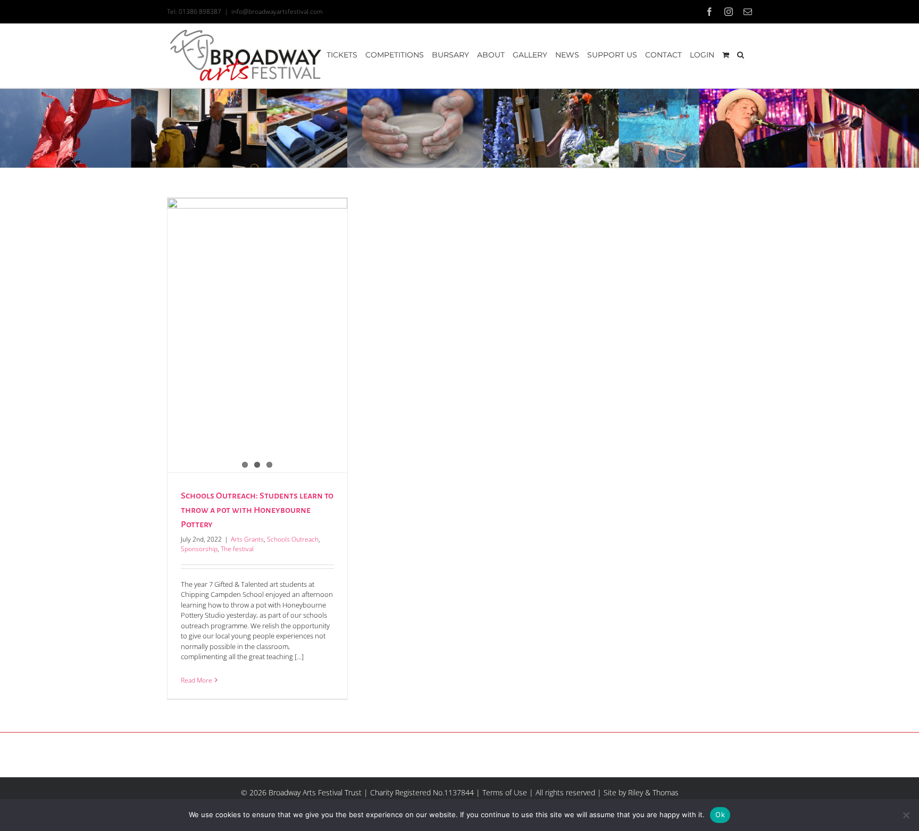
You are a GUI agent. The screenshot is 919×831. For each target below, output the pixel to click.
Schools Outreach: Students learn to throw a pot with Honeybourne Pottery (257, 510)
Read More (196, 680)
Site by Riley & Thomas (641, 792)
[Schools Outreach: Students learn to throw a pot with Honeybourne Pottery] (257, 316)
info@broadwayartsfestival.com (277, 11)
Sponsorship (199, 548)
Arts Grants (247, 539)
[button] (740, 55)
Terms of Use (504, 792)
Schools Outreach (293, 539)
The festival (237, 548)
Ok (720, 814)
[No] (905, 815)
